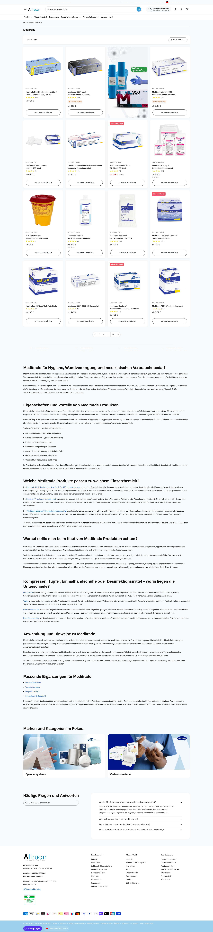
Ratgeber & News (98, 873)
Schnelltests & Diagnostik (35, 696)
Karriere (129, 859)
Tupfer (26, 601)
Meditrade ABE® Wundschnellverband (167, 306)
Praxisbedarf (166, 876)
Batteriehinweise (132, 883)
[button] (25, 9)
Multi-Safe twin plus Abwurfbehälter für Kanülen (37, 237)
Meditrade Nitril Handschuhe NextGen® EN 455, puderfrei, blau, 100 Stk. (41, 93)
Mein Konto (95, 863)
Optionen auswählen (43, 112)
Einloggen (158, 2)
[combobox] (93, 9)
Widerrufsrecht (132, 873)
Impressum (95, 883)
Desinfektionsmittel (31, 618)
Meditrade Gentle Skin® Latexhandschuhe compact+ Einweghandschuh (85, 167)
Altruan (30, 923)
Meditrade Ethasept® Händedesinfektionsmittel (162, 167)
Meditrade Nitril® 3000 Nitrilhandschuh (83, 306)
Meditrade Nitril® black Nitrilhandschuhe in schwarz (79, 93)
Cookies (129, 880)
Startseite (29, 22)
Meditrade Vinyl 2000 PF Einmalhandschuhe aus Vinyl (163, 93)
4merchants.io (45, 923)
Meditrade (38, 22)
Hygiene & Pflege (32, 691)
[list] (106, 349)
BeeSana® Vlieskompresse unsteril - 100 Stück (36, 167)
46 (113, 334)
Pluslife (27, 17)
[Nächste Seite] (118, 334)
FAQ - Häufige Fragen (99, 886)
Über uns (94, 876)
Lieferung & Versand (99, 869)
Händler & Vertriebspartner (136, 863)
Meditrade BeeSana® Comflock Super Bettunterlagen (164, 237)
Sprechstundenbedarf (70, 17)
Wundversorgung (32, 687)
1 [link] (94, 334)
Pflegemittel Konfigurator (141, 2)
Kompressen (28, 592)
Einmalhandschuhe (31, 609)
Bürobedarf (165, 880)
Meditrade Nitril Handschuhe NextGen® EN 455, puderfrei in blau (53, 487)
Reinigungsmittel (167, 866)
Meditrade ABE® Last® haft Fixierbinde (41, 306)
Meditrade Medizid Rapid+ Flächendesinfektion (79, 237)
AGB (128, 869)
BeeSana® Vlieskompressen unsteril (41, 499)
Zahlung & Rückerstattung (101, 866)
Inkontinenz (165, 873)
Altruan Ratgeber (89, 17)
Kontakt (126, 2)
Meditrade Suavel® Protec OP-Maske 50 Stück (120, 167)
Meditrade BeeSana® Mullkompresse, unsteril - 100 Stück (124, 307)
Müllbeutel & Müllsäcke (170, 869)
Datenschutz (96, 880)
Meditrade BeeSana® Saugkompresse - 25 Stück (121, 237)
